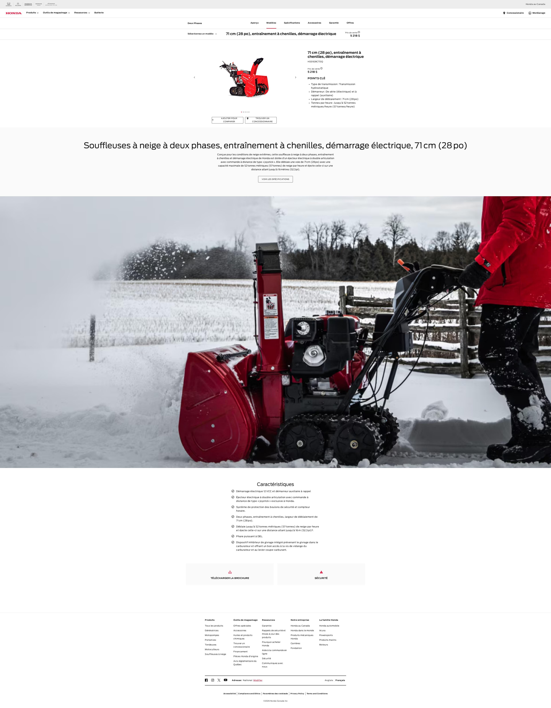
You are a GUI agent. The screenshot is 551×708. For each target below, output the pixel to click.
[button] (194, 77)
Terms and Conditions (317, 694)
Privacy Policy (297, 694)
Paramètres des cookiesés (275, 694)
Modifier (257, 680)
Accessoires (314, 23)
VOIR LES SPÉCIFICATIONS (275, 179)
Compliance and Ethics (249, 694)
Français (340, 680)
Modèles (271, 23)
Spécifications (292, 23)
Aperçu (255, 23)
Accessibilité (229, 694)
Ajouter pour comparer (229, 120)
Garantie (334, 23)
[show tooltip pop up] (359, 32)
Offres (350, 23)
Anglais (329, 680)
